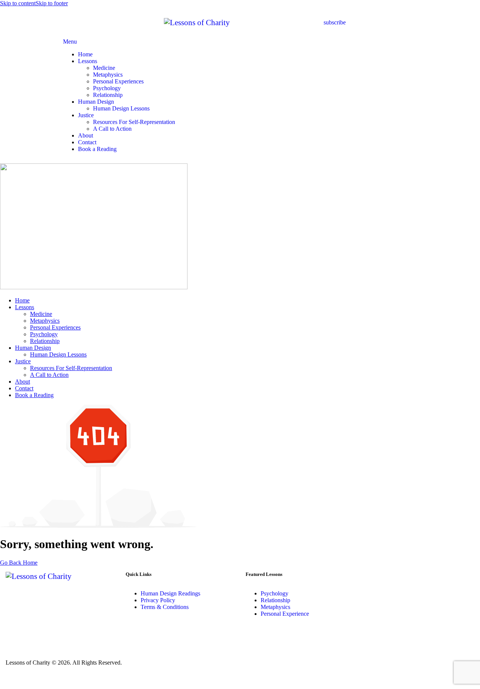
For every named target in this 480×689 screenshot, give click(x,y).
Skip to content (18, 3)
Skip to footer (52, 3)
